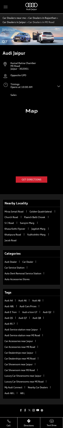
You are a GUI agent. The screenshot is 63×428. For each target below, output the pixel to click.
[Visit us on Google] (25, 410)
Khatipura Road (13, 234)
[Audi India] (31, 6)
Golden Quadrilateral (41, 211)
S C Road (9, 223)
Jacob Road (10, 240)
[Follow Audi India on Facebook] (21, 410)
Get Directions (31, 179)
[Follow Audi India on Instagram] (33, 410)
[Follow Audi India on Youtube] (38, 410)
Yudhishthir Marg (36, 234)
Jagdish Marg (38, 228)
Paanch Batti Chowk (34, 217)
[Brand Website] (42, 410)
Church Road (11, 217)
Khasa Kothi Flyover (15, 228)
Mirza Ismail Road (14, 211)
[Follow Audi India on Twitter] (29, 410)
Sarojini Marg (27, 223)
